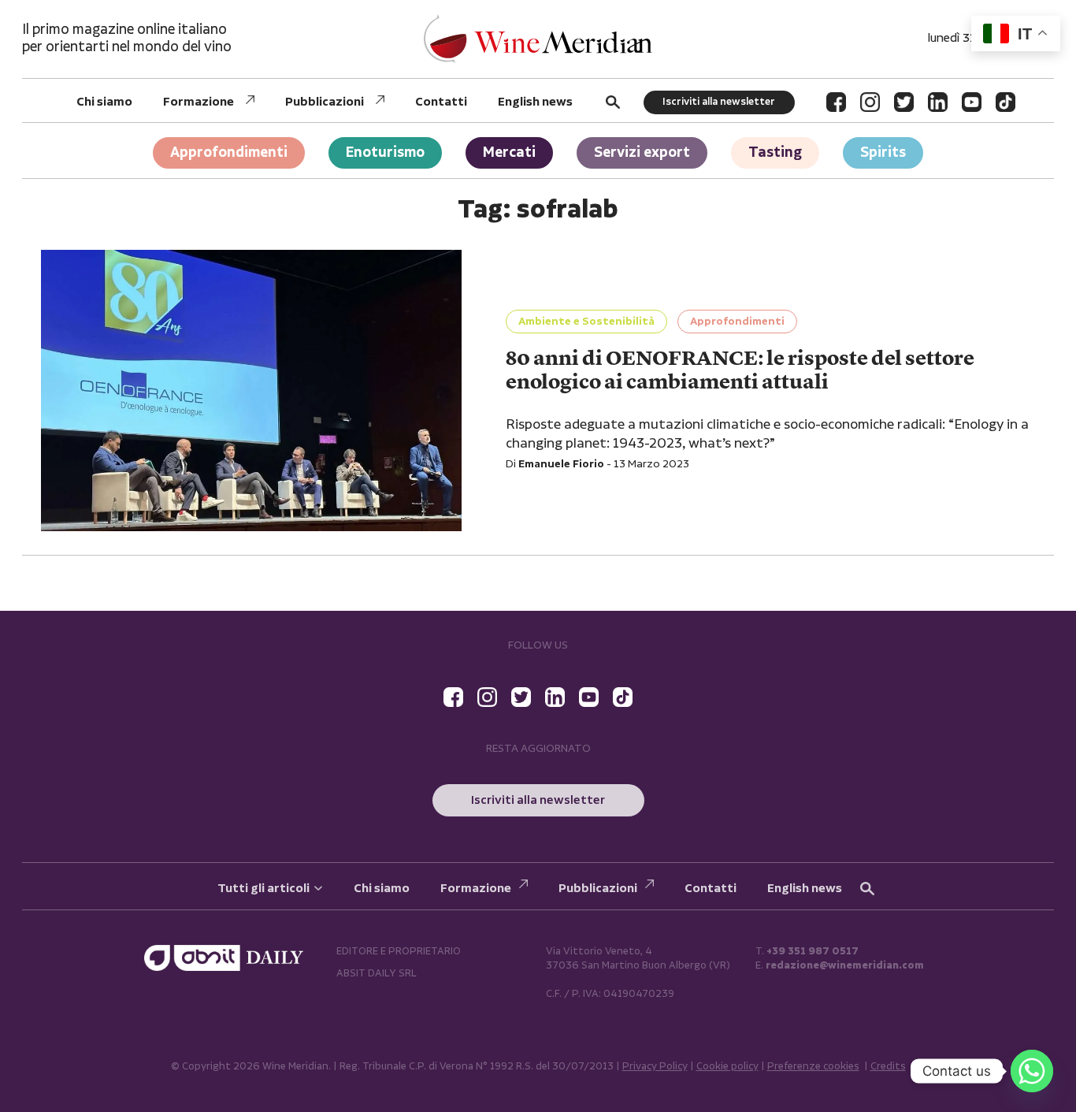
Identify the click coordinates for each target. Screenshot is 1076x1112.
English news (535, 102)
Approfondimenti (229, 152)
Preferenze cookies (813, 1066)
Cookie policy (727, 1066)
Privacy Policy (655, 1066)
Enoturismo (385, 152)
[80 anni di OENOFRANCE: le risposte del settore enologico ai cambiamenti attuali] (251, 390)
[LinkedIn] (938, 102)
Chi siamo (104, 102)
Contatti (441, 102)
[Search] (613, 102)
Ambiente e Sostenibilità (586, 321)
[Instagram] (870, 102)
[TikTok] (1005, 102)
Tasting (775, 152)
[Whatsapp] (1032, 1071)
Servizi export (642, 152)
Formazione (198, 102)
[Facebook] (836, 102)
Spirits (883, 152)
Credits (888, 1066)
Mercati (509, 152)
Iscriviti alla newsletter (718, 102)
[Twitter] (904, 102)
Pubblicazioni (324, 102)
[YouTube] (971, 102)
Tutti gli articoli (263, 889)
